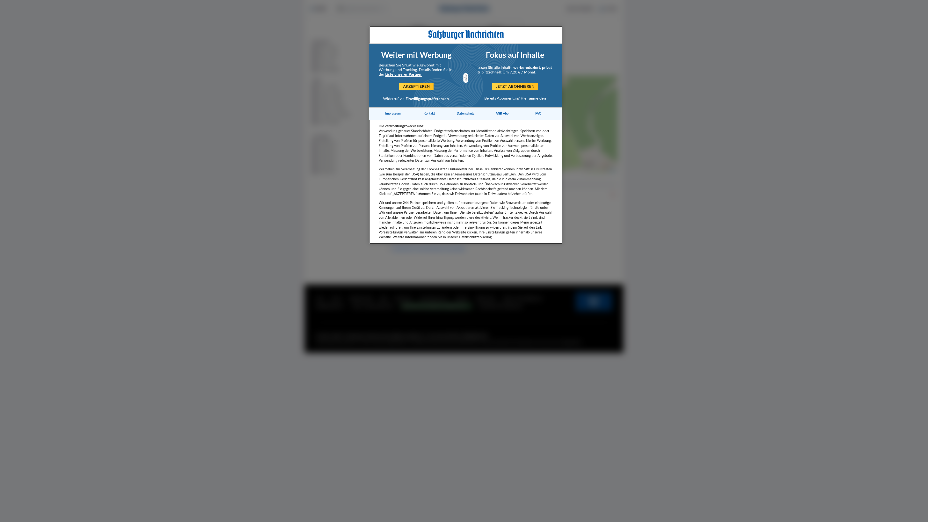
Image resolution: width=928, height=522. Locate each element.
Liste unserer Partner (403, 74)
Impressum (393, 113)
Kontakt (429, 113)
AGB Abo (502, 113)
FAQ (538, 113)
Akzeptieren (416, 86)
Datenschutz (465, 113)
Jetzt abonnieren (515, 86)
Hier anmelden (533, 98)
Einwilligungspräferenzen (427, 99)
